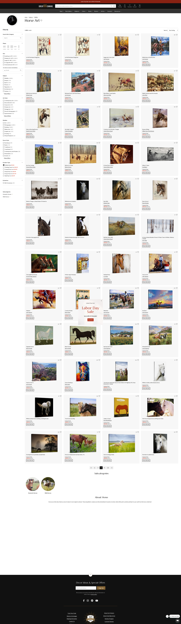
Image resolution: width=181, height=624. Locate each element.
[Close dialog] (101, 301)
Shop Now (90, 319)
